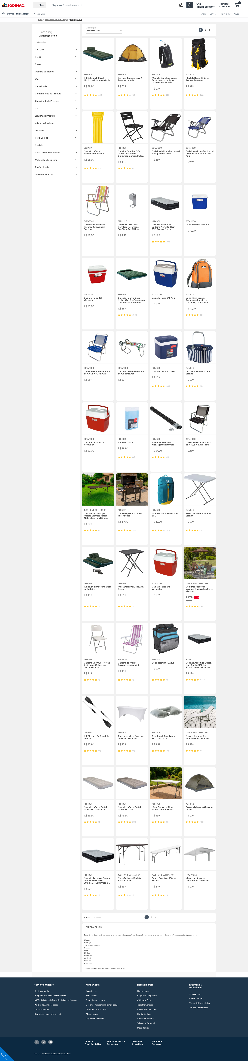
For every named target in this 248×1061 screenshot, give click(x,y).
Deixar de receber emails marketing (101, 1005)
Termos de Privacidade (137, 1042)
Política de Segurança (157, 1042)
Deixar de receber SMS (96, 1009)
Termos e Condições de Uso (93, 1042)
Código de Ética (144, 1000)
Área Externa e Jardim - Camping (56, 20)
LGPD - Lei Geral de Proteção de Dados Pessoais (55, 1000)
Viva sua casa (194, 994)
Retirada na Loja (41, 1009)
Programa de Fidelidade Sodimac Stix (50, 995)
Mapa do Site (143, 1028)
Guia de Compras (196, 998)
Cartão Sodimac (144, 1014)
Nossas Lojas (39, 14)
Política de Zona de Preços (46, 1005)
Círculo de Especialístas (199, 1003)
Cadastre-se (91, 991)
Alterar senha (92, 1014)
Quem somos (143, 991)
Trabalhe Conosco (145, 1005)
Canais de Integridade (146, 1009)
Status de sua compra (95, 1000)
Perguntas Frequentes (147, 995)
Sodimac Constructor (198, 1007)
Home (40, 20)
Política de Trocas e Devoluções (116, 1042)
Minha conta (91, 995)
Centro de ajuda (41, 991)
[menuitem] (235, 13)
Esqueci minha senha (95, 1018)
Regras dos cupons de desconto (48, 1014)
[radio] (85, 95)
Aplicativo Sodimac (145, 1018)
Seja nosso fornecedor (147, 1023)
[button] (120, 5)
